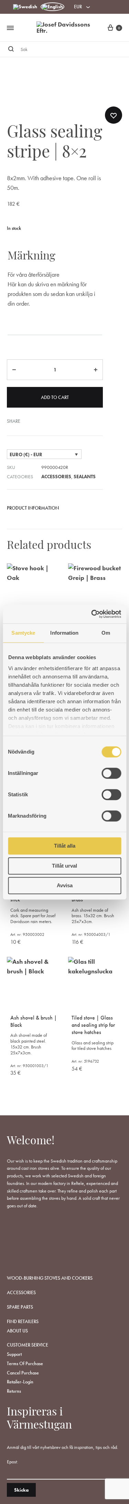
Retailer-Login (20, 1382)
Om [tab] (105, 633)
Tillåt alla (64, 846)
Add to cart (55, 397)
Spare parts (20, 1307)
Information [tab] (64, 633)
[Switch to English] (52, 6)
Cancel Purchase (23, 1373)
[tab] (55, 511)
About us (17, 1331)
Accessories (56, 476)
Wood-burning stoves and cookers (50, 1278)
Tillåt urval (64, 866)
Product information (33, 508)
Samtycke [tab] (23, 633)
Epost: (12, 1462)
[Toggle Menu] (10, 28)
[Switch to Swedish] (25, 7)
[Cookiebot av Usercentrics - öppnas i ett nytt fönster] (92, 614)
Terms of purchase (25, 1363)
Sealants (85, 476)
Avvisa (65, 885)
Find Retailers (23, 1321)
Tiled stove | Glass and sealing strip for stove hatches (93, 1025)
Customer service (27, 1345)
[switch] (111, 773)
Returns (14, 1391)
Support (14, 1354)
